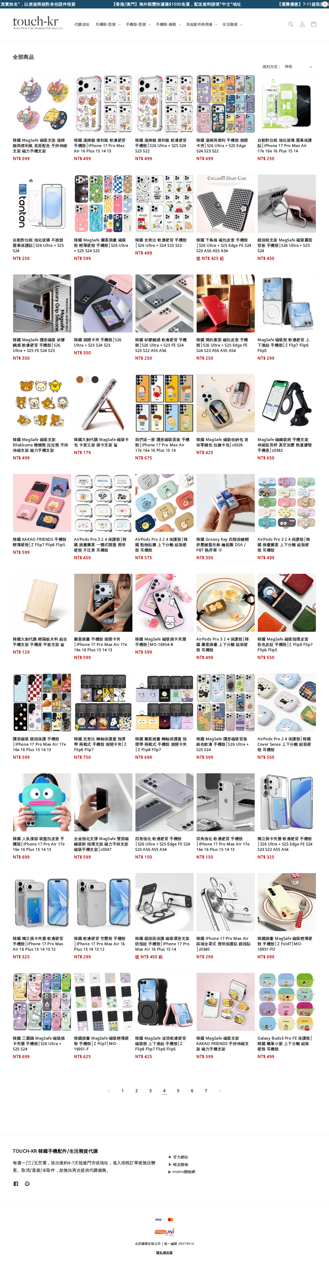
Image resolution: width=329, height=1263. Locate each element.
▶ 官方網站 (178, 1157)
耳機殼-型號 (106, 24)
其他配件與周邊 (199, 24)
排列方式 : (271, 66)
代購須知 (82, 24)
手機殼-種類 (166, 24)
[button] (291, 24)
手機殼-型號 (136, 24)
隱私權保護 (164, 1252)
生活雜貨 (230, 24)
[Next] (220, 1091)
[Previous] (109, 1091)
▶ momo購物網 (181, 1171)
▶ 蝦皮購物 (178, 1164)
